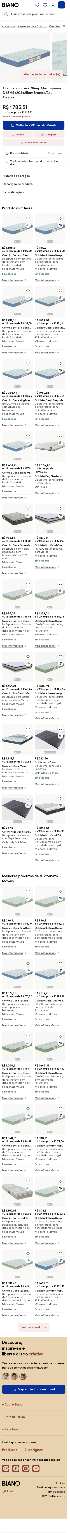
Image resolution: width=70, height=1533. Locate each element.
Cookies (60, 1483)
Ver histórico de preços (17, 116)
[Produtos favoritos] (45, 4)
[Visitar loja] (25, 58)
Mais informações (12, 280)
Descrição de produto (18, 183)
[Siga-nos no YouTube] (25, 1468)
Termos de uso (55, 1491)
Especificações (13, 192)
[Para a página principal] (10, 5)
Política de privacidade (51, 1487)
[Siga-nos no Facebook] (15, 1468)
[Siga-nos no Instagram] (5, 1468)
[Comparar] (28, 225)
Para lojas (12, 1429)
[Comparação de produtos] (37, 4)
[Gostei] (28, 218)
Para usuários (15, 1416)
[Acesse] (53, 4)
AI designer (33, 1450)
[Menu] (61, 4)
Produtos (9, 1450)
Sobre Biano (14, 1404)
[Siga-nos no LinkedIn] (35, 1468)
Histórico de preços (16, 175)
